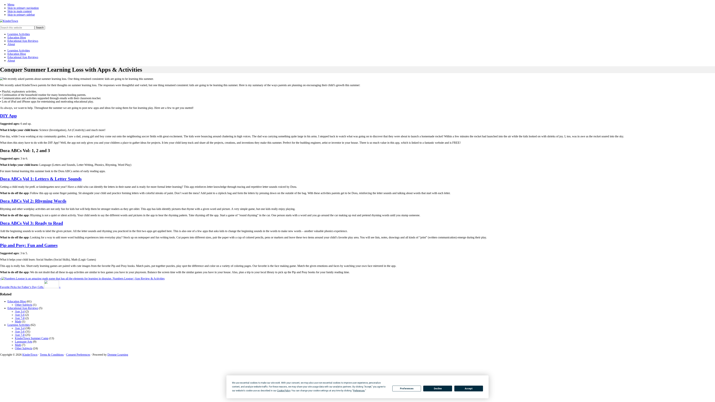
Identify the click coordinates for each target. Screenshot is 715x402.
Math (18, 321)
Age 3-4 (20, 311)
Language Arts (23, 341)
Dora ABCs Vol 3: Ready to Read (31, 223)
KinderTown (29, 354)
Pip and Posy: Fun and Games (29, 245)
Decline (438, 388)
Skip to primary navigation (23, 7)
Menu (10, 4)
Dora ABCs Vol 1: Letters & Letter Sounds (41, 178)
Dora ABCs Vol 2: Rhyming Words (33, 201)
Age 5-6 (20, 314)
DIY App (8, 115)
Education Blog (16, 37)
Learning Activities (18, 34)
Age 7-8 (20, 318)
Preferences (407, 388)
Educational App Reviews (22, 40)
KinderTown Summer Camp (31, 338)
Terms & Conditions (52, 354)
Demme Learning (117, 354)
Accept (469, 388)
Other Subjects (23, 304)
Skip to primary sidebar (21, 14)
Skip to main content (19, 11)
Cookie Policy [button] (283, 390)
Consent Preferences (78, 354)
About (11, 44)
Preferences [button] (359, 390)
